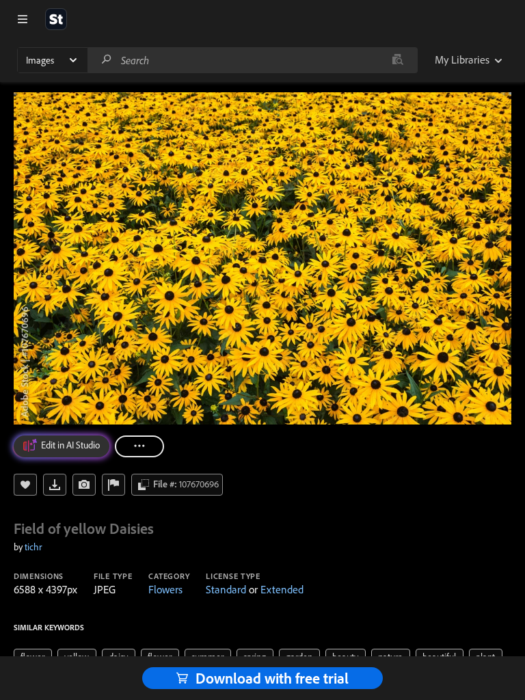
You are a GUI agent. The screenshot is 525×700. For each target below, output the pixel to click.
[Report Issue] (113, 485)
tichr (33, 547)
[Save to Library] (25, 485)
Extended (282, 589)
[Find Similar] (84, 485)
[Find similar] (397, 60)
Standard (226, 589)
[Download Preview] (54, 485)
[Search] (106, 60)
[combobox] (252, 60)
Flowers (165, 589)
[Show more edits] (139, 446)
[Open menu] (22, 19)
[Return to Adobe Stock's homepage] (56, 19)
